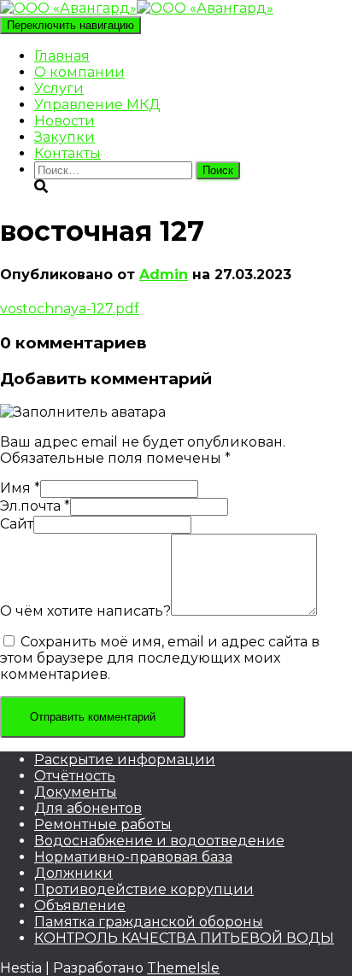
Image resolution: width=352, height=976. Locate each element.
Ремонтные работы (103, 824)
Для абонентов (88, 808)
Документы (75, 792)
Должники (73, 873)
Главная (62, 56)
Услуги (59, 88)
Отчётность (74, 776)
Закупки (64, 137)
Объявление (80, 905)
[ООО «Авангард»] (136, 8)
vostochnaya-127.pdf (69, 309)
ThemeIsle (183, 968)
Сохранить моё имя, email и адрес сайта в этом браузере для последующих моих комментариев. (160, 658)
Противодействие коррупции (144, 889)
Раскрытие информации (124, 759)
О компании (79, 72)
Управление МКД (97, 104)
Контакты (67, 153)
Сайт (16, 524)
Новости (64, 121)
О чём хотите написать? (85, 611)
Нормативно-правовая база (133, 857)
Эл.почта (35, 506)
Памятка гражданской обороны (148, 922)
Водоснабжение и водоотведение (159, 841)
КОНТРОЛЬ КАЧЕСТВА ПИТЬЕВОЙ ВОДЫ (184, 938)
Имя (20, 488)
